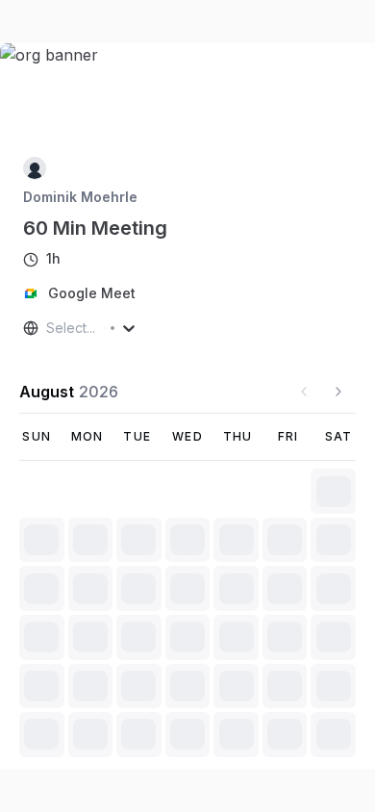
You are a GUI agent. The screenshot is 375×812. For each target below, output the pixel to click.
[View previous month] (304, 391)
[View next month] (338, 391)
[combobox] (48, 328)
